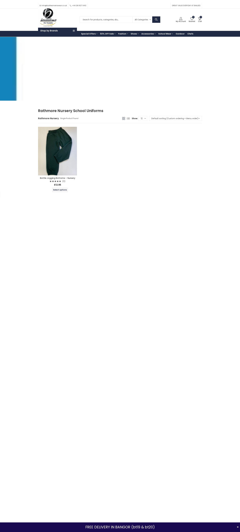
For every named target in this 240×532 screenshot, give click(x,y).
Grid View (123, 118)
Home (41, 71)
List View (128, 118)
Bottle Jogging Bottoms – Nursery (57, 178)
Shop (49, 71)
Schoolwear (59, 71)
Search (156, 19)
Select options (60, 190)
